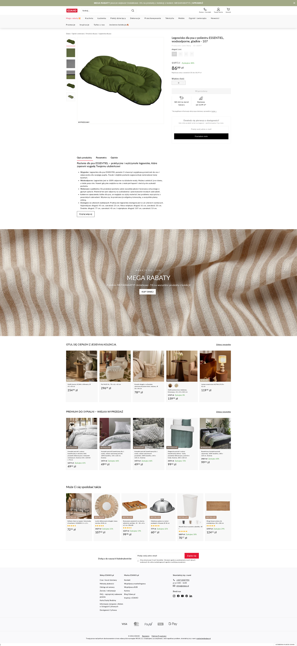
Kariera (127, 591)
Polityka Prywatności (159, 636)
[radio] (174, 54)
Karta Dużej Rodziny (108, 600)
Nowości (215, 18)
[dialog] (285, 644)
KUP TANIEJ (147, 291)
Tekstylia (169, 18)
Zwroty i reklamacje (108, 591)
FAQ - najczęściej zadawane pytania (111, 595)
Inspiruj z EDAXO (131, 598)
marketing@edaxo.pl (203, 638)
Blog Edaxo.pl (129, 594)
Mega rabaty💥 (73, 18)
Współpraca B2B (131, 587)
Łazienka (102, 18)
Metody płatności (107, 584)
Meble (181, 18)
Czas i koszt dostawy (108, 580)
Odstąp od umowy (107, 587)
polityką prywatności (178, 562)
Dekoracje (135, 18)
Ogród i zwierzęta (197, 18)
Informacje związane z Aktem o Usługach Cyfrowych (111, 605)
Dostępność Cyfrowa (108, 610)
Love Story (186, 45)
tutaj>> (214, 111)
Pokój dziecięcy (118, 18)
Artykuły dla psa (91, 34)
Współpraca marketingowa (134, 584)
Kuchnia (89, 18)
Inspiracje (84, 25)
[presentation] (200, 522)
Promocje (70, 25)
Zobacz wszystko (223, 344)
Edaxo (68, 34)
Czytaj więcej (85, 214)
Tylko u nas (99, 25)
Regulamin (145, 636)
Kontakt (127, 580)
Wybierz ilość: (178, 78)
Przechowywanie (153, 18)
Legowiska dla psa (105, 34)
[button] (71, 525)
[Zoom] (120, 80)
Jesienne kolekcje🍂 (119, 25)
